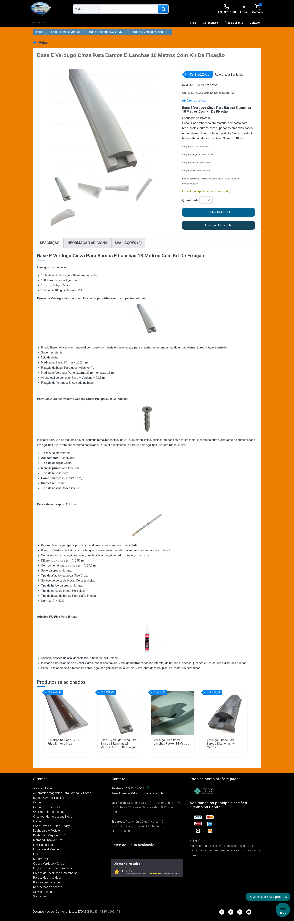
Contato (255, 22)
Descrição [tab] (50, 243)
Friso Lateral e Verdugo (66, 31)
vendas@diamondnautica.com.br (142, 793)
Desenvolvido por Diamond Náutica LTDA (59, 911)
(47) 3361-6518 (134, 788)
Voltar (43, 42)
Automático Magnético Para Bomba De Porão (62, 793)
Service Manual (42, 891)
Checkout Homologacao (49, 811)
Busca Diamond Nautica (48, 797)
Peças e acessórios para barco (53, 868)
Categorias (210, 22)
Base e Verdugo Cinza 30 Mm (108, 31)
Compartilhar (196, 100)
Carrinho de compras (46, 807)
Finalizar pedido (43, 844)
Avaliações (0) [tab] (128, 243)
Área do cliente (234, 22)
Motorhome (40, 858)
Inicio (193, 22)
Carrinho (38, 802)
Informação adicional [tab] (88, 243)
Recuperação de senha (47, 887)
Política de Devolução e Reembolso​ (55, 873)
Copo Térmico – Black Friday (51, 826)
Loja (36, 854)
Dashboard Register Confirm (51, 835)
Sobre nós (39, 896)
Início (39, 31)
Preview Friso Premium (47, 882)
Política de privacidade (47, 877)
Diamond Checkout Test (48, 840)
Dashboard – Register (47, 830)
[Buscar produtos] (163, 9)
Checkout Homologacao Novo (52, 816)
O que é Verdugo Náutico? (49, 863)
